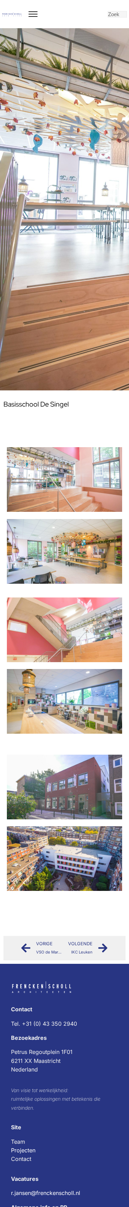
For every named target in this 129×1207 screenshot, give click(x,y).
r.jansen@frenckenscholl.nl (45, 1192)
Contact (21, 1158)
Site (16, 1127)
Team (18, 1141)
